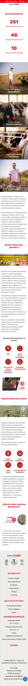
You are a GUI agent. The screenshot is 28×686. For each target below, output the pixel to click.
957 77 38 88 (14, 623)
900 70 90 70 (14, 630)
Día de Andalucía (14, 609)
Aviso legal (14, 668)
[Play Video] (14, 384)
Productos (14, 585)
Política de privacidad (14, 671)
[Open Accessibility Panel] (25, 679)
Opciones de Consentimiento (14, 679)
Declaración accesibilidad (14, 676)
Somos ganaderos (14, 582)
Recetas (14, 592)
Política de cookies (14, 673)
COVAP (14, 612)
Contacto (14, 595)
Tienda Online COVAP (14, 606)
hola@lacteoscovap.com (14, 636)
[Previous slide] (1, 1)
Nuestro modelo (14, 578)
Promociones (14, 588)
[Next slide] (26, 1)
